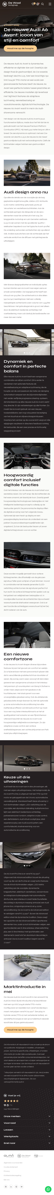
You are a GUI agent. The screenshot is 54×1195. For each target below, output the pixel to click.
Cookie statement (11, 1167)
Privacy (7, 1171)
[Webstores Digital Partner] (12, 4)
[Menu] (49, 4)
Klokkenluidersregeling (12, 1175)
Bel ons (6, 1180)
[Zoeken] (42, 4)
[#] (6, 1187)
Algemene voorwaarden (13, 1163)
